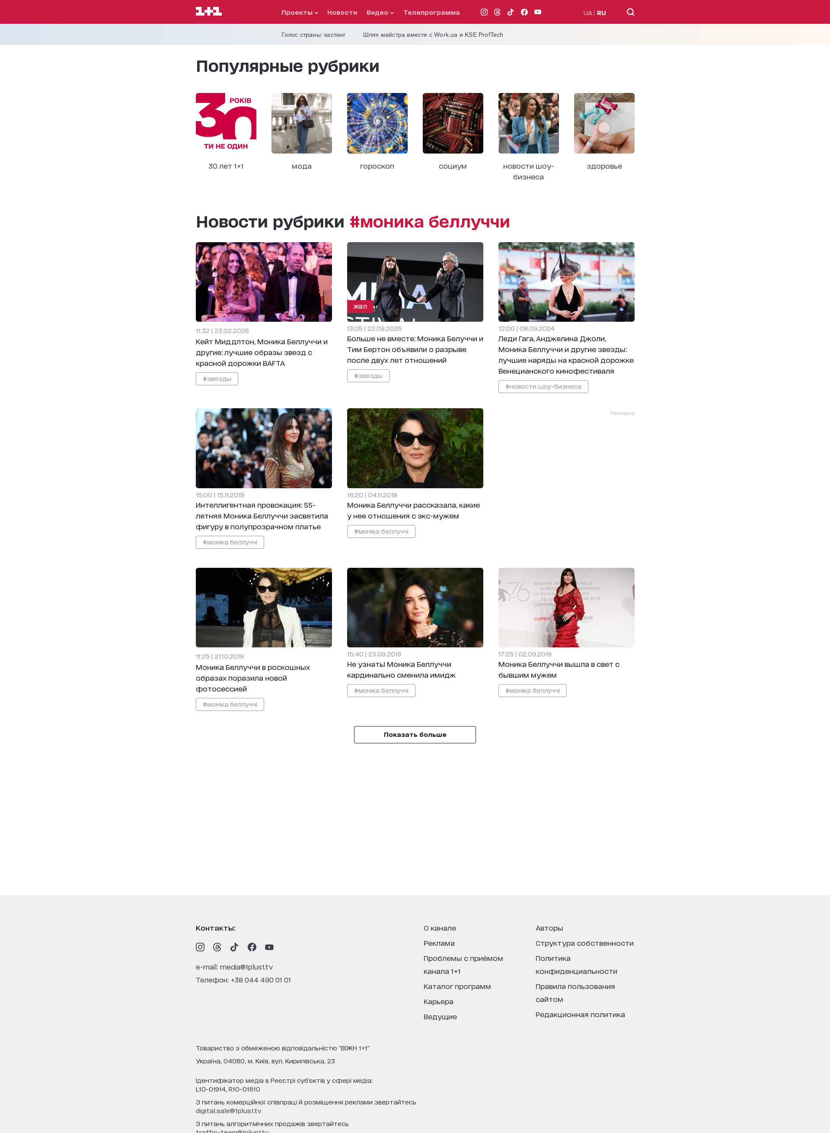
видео (378, 12)
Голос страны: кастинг (313, 34)
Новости (342, 12)
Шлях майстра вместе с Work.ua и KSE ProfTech (433, 34)
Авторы (549, 927)
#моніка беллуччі (230, 541)
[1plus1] (209, 11)
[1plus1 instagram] (200, 947)
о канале (440, 927)
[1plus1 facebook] (252, 947)
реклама (439, 942)
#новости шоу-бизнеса (543, 386)
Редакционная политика (580, 1014)
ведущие (440, 1016)
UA (588, 12)
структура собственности (585, 942)
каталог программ (457, 986)
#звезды (217, 378)
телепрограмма (431, 12)
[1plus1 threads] (217, 947)
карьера (438, 1001)
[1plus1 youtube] (269, 947)
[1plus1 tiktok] (234, 947)
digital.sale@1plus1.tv (229, 1110)
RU (601, 12)
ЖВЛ (360, 306)
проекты (297, 12)
